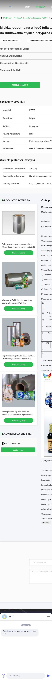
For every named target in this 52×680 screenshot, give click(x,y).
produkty (17, 18)
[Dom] (10, 7)
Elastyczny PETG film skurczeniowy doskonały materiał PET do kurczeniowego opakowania (17, 303)
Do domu (7, 18)
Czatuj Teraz (18, 85)
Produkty (40, 7)
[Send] (48, 676)
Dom (27, 7)
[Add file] (3, 676)
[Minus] (48, 616)
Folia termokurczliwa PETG (35, 18)
